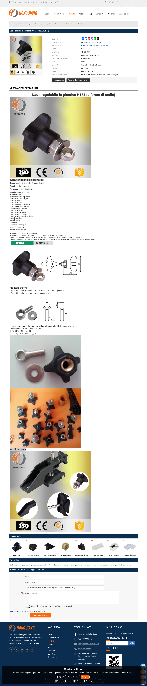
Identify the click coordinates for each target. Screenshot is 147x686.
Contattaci (111, 14)
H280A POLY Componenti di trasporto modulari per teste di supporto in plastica (17, 555)
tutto (22, 24)
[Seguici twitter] (27, 649)
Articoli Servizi (41, 611)
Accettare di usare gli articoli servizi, (29, 611)
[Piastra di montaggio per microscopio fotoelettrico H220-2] (49, 547)
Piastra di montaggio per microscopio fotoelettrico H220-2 (49, 555)
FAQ (90, 14)
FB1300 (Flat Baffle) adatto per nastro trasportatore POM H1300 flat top (98, 555)
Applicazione (124, 14)
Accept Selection (73, 677)
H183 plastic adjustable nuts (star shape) (95, 45)
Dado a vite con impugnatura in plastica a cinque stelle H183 (30, 565)
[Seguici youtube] (11, 649)
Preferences (79, 681)
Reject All (62, 677)
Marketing (89, 681)
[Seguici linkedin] (22, 649)
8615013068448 (84, 649)
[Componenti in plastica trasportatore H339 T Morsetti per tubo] (82, 547)
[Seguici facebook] (16, 649)
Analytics (69, 681)
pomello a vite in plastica (101, 565)
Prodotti (72, 14)
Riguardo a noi (58, 14)
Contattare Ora (59, 80)
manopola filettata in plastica (121, 565)
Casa (47, 14)
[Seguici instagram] (32, 649)
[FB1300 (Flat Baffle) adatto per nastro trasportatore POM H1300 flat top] (98, 547)
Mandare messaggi (40, 615)
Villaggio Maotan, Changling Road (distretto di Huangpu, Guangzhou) (35, 2)
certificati (99, 14)
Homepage (14, 24)
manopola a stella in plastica (81, 565)
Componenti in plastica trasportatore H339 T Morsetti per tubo (81, 555)
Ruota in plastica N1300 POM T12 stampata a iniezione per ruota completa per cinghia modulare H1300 (114, 555)
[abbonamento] (131, 643)
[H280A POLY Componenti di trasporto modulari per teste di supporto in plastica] (17, 547)
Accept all (85, 677)
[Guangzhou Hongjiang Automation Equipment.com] (23, 13)
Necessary (60, 681)
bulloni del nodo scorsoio (61, 565)
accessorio (34, 608)
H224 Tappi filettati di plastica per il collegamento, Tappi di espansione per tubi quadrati (33, 555)
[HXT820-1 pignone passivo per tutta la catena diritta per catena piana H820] (65, 547)
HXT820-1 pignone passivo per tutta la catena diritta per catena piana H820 (65, 555)
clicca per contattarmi (92, 663)
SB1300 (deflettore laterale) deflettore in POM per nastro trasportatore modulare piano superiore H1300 (130, 555)
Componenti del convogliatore (36, 24)
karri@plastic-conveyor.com (88, 644)
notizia (81, 14)
